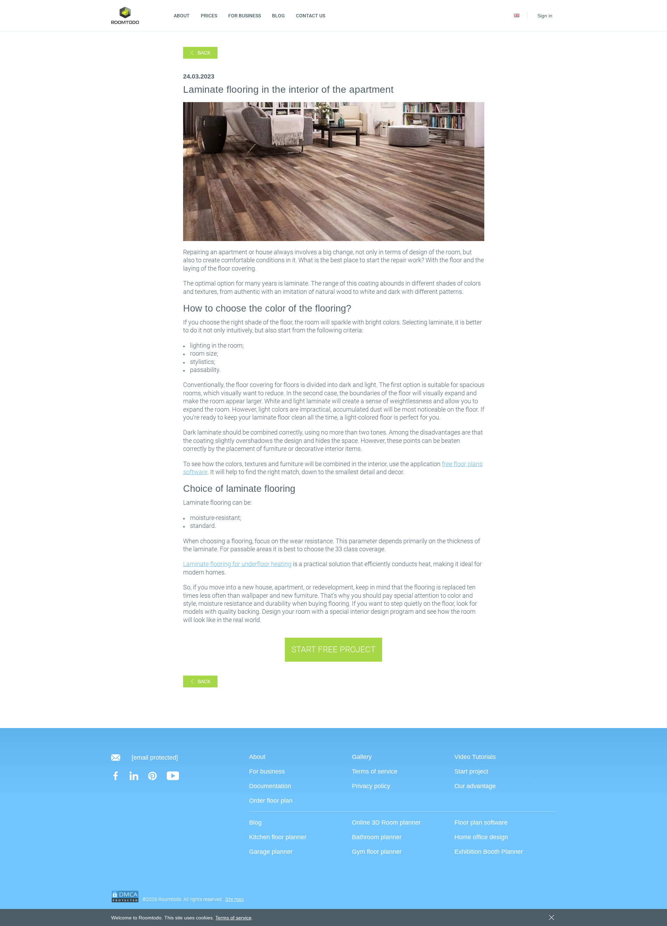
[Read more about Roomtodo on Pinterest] (152, 775)
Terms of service (374, 771)
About (182, 15)
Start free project (333, 649)
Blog (278, 15)
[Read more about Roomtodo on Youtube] (173, 775)
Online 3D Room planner (386, 822)
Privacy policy (371, 785)
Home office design (481, 837)
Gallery (362, 756)
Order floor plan (271, 800)
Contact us (310, 15)
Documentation (270, 785)
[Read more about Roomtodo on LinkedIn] (134, 775)
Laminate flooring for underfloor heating (237, 564)
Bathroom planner (377, 837)
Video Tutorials (475, 756)
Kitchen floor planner (277, 837)
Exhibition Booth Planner (488, 851)
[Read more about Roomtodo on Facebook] (115, 775)
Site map (234, 899)
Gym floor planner (377, 851)
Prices (209, 15)
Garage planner (271, 851)
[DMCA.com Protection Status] (125, 896)
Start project (471, 771)
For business (244, 15)
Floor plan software (481, 822)
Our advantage (475, 785)
